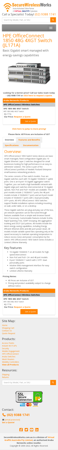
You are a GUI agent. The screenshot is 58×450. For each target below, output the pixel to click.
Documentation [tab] (30, 145)
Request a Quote (22, 116)
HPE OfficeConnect (10, 354)
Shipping (5, 374)
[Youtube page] (31, 430)
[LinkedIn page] (37, 430)
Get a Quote (30, 121)
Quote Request (8, 333)
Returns (5, 377)
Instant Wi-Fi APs (9, 345)
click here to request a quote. (37, 95)
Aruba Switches (8, 356)
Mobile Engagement (11, 351)
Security (5, 348)
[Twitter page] (26, 430)
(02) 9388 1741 (45, 14)
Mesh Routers (8, 359)
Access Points (8, 343)
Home (4, 325)
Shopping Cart (8, 328)
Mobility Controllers (10, 362)
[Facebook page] (21, 430)
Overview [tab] (9, 139)
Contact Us (7, 330)
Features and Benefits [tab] (29, 139)
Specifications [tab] (12, 145)
